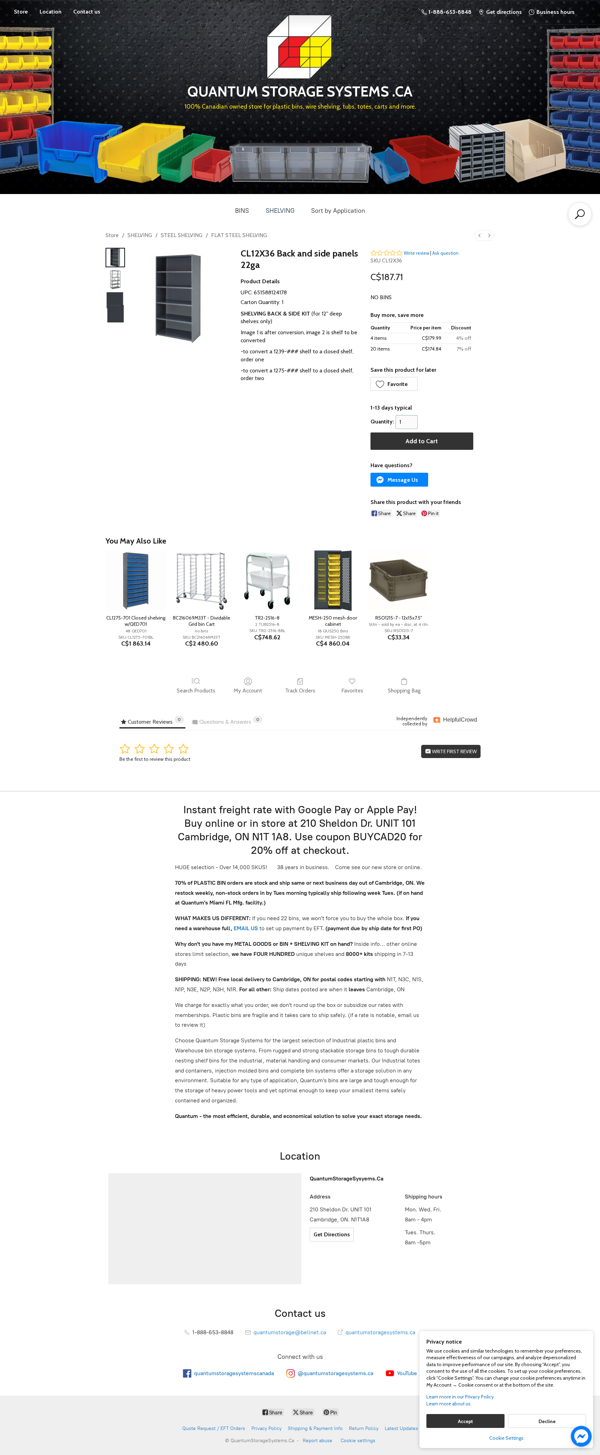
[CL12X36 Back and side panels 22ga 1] (115, 279)
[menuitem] (479, 235)
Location (50, 11)
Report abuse (317, 1441)
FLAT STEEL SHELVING (239, 235)
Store (21, 11)
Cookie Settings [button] (506, 1438)
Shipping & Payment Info (315, 1428)
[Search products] (580, 214)
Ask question (445, 253)
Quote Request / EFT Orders (213, 1428)
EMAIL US (245, 928)
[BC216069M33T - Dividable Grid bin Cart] (202, 580)
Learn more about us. (449, 1404)
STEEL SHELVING (181, 235)
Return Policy (363, 1428)
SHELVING (280, 211)
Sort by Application (338, 211)
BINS (242, 211)
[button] (394, 384)
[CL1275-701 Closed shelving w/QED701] (136, 580)
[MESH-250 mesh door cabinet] (333, 580)
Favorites (352, 690)
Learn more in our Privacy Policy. (460, 1397)
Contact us (86, 11)
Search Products (196, 690)
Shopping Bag (404, 690)
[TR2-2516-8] (267, 580)
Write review (416, 253)
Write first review (454, 751)
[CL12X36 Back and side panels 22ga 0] (115, 257)
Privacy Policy (266, 1428)
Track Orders (300, 690)
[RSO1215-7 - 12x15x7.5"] (398, 580)
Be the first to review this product (154, 759)
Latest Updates (401, 1428)
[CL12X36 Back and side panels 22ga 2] (115, 307)
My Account (248, 690)
